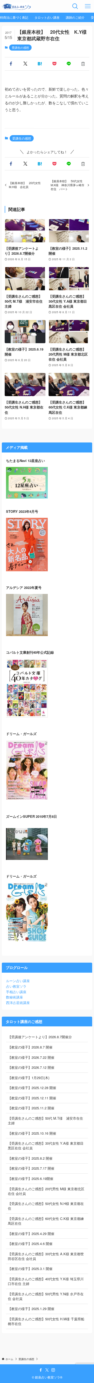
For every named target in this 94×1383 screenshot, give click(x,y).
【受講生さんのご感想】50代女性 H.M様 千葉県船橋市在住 (46, 1321)
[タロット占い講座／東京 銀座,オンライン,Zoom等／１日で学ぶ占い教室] (16, 6)
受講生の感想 (20, 47)
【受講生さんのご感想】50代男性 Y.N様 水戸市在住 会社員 (46, 1296)
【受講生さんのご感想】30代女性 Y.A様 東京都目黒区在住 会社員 (46, 1145)
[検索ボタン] (75, 6)
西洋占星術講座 (18, 1002)
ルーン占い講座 (18, 980)
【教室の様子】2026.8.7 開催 (30, 1047)
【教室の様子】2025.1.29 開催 (31, 1308)
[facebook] (40, 1370)
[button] (11, 64)
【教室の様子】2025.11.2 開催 (31, 1107)
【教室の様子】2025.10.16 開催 (32, 1133)
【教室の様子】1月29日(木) (28, 1077)
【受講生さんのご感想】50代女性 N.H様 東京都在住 (46, 1206)
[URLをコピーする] (83, 64)
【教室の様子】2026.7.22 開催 (31, 1057)
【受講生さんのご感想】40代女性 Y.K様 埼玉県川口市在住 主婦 (46, 1281)
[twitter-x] (47, 1370)
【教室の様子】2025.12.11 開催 (32, 1097)
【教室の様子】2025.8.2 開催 (30, 1158)
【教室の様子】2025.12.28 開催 (32, 1087)
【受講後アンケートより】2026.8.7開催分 (40, 1036)
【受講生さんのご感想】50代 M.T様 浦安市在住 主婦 (45, 1120)
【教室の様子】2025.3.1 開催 (30, 1268)
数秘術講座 (14, 997)
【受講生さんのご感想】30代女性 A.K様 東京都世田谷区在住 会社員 (46, 1256)
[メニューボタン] (87, 6)
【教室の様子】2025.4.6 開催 (30, 1243)
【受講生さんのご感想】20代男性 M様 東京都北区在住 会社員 (46, 1191)
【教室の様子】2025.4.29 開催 (31, 1233)
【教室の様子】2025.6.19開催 (30, 1178)
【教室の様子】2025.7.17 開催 (31, 1168)
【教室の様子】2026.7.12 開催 (31, 1067)
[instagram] (53, 1370)
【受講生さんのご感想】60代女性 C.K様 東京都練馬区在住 (46, 1221)
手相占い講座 (16, 991)
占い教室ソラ (16, 986)
